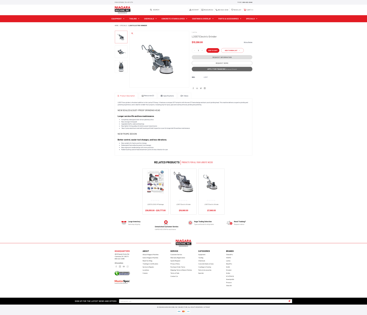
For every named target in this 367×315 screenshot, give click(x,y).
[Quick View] (164, 173)
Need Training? (240, 221)
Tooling (133, 19)
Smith (228, 267)
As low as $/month (222, 69)
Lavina (228, 261)
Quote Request (175, 261)
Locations (146, 270)
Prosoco (229, 282)
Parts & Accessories (228, 19)
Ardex (228, 273)
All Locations (119, 263)
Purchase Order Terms (177, 267)
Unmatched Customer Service (166, 227)
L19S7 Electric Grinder (211, 204)
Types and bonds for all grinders (204, 224)
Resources (149, 95)
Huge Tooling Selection (203, 221)
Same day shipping (134, 224)
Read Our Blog (147, 261)
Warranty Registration (177, 258)
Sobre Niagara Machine (150, 258)
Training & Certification (150, 264)
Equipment (117, 19)
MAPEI (228, 258)
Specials (250, 19)
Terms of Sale (174, 273)
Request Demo (222, 63)
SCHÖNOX (230, 276)
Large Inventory (134, 221)
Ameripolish (230, 279)
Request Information (222, 57)
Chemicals (149, 19)
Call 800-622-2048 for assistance (165, 229)
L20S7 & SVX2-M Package (155, 204)
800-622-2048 (247, 2)
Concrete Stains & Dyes (173, 19)
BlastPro (229, 264)
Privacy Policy (175, 264)
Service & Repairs (148, 267)
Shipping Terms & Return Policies (181, 270)
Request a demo (239, 224)
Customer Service (176, 254)
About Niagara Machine (150, 254)
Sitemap (207, 307)
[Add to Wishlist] (164, 177)
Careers (145, 273)
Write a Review (248, 42)
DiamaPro (229, 254)
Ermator (229, 270)
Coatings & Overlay (201, 19)
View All (229, 285)
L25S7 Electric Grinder (183, 204)
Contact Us (174, 276)
